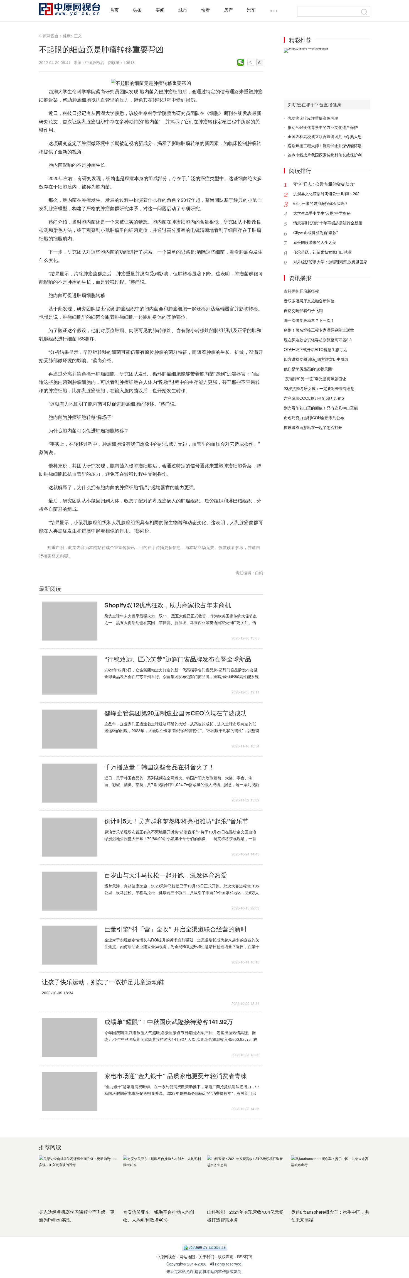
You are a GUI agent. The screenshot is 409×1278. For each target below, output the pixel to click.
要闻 (160, 10)
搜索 (364, 12)
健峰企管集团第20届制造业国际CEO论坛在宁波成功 (175, 713)
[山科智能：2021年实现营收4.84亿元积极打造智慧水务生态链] (246, 1180)
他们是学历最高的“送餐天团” (308, 369)
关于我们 (206, 1256)
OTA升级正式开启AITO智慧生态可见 (315, 349)
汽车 (251, 10)
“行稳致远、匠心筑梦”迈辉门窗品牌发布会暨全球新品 (177, 659)
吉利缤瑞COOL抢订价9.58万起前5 (314, 398)
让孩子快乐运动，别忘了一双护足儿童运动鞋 (103, 981)
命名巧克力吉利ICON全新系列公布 (314, 417)
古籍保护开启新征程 (301, 291)
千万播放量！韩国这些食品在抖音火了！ (159, 767)
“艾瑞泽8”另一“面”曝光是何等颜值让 (315, 378)
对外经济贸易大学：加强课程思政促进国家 (330, 261)
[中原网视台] (69, 9)
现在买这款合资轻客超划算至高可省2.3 (318, 339)
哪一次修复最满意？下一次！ (309, 320)
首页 (114, 10)
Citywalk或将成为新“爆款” (315, 232)
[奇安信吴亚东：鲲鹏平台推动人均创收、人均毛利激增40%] (162, 1180)
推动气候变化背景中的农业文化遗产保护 (323, 127)
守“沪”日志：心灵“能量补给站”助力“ (324, 184)
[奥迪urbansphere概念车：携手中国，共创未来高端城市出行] (330, 1180)
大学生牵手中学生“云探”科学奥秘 (322, 213)
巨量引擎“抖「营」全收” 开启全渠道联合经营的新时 (175, 929)
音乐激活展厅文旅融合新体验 (309, 300)
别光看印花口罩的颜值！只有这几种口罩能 (321, 408)
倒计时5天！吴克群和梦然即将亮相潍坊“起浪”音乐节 (176, 821)
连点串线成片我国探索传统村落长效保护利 (325, 155)
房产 (228, 10)
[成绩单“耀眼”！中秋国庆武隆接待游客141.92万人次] (69, 1037)
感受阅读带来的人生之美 (314, 242)
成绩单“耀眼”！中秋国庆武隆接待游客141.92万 (168, 1021)
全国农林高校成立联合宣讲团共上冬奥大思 (325, 136)
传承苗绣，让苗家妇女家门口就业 (322, 252)
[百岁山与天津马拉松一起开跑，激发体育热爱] (69, 891)
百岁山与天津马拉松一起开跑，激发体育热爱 (165, 875)
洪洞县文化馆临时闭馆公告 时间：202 (326, 193)
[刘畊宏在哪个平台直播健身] (327, 74)
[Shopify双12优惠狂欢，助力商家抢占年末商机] (69, 621)
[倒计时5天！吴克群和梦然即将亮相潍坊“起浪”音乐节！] (69, 837)
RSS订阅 (245, 1256)
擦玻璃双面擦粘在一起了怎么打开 (313, 427)
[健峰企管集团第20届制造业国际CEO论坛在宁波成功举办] (69, 729)
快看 (205, 10)
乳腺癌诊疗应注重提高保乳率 (313, 118)
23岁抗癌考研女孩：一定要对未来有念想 (319, 388)
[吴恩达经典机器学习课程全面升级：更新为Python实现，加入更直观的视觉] (78, 1180)
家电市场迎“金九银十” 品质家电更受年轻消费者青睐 (175, 1075)
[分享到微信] (240, 62)
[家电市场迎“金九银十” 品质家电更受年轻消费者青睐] (69, 1091)
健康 (67, 35)
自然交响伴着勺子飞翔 (303, 310)
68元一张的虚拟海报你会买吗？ (320, 203)
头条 (137, 10)
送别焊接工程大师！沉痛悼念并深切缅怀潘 (325, 145)
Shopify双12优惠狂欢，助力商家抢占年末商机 (167, 605)
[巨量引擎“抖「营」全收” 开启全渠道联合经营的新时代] (69, 945)
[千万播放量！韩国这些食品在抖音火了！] (69, 783)
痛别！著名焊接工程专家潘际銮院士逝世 (319, 330)
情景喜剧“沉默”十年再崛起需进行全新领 (327, 222)
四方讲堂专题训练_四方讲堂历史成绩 (316, 359)
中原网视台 (48, 35)
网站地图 (187, 1256)
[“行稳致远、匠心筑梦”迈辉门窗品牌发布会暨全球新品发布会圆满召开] (69, 675)
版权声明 (225, 1256)
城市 (182, 10)
